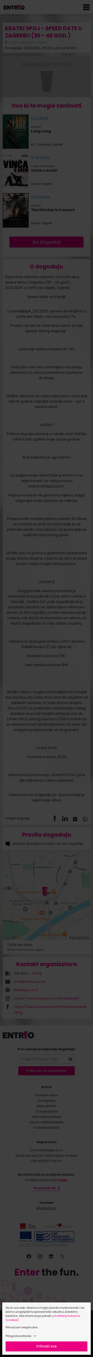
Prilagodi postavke (18, 1336)
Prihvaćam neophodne (21, 1327)
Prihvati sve (46, 1346)
